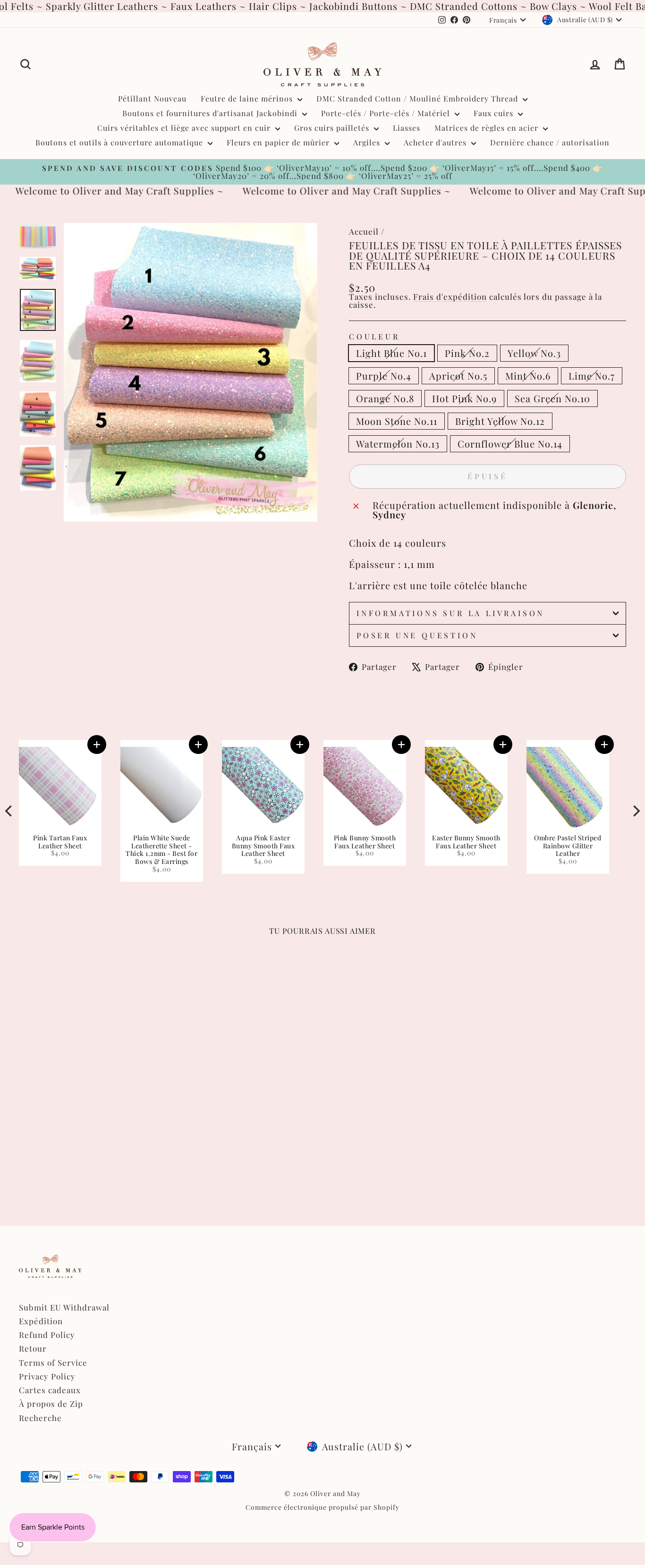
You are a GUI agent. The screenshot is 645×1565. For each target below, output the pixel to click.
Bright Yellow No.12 (500, 421)
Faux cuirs (495, 113)
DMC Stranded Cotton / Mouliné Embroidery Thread (418, 98)
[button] (405, 744)
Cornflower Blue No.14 (510, 443)
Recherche (40, 1418)
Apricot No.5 (458, 375)
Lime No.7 (592, 375)
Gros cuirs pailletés (333, 128)
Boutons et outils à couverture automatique (120, 142)
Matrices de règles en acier (487, 128)
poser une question (416, 635)
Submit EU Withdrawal (64, 1307)
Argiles (367, 142)
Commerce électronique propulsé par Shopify (322, 1507)
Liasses (406, 128)
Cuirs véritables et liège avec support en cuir (185, 128)
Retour (33, 1348)
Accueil (364, 231)
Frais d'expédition (450, 296)
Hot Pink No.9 (464, 398)
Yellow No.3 (534, 353)
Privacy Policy (47, 1376)
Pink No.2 (467, 353)
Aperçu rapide (90, 1091)
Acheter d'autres (436, 142)
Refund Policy (47, 1334)
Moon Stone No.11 (396, 421)
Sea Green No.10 (552, 398)
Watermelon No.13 (398, 443)
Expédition (41, 1321)
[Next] (635, 810)
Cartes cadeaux (50, 1390)
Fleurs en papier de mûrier (279, 142)
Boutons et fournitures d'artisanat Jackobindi (211, 113)
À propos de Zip (51, 1403)
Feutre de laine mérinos (248, 98)
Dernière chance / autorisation (550, 142)
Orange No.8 (385, 398)
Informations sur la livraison (450, 613)
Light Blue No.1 (391, 353)
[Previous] (9, 810)
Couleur (374, 336)
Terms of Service (53, 1362)
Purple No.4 (383, 375)
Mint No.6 (528, 375)
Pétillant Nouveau (152, 98)
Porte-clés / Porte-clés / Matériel (386, 113)
